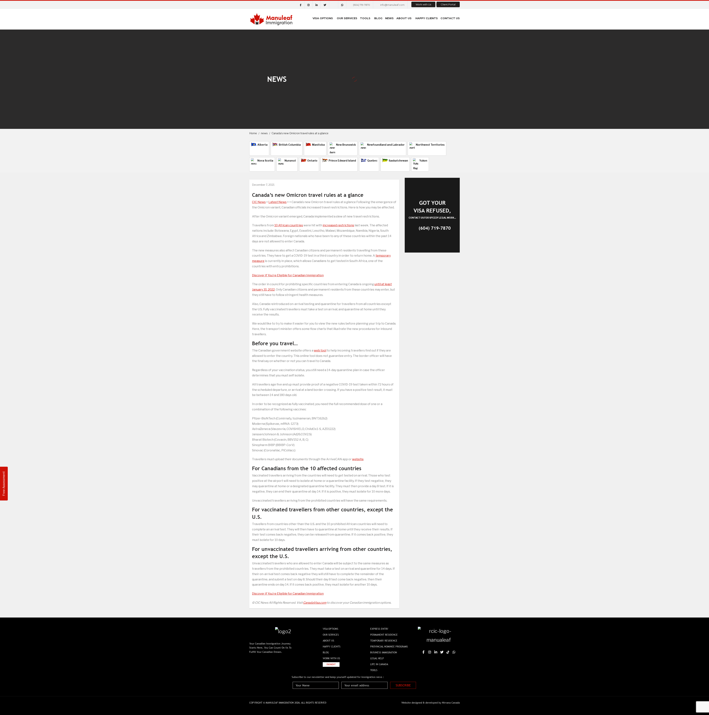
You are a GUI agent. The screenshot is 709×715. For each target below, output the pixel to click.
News (389, 18)
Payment (331, 664)
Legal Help (377, 658)
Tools (365, 18)
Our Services (347, 18)
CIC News (259, 202)
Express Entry (379, 628)
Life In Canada (379, 664)
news (264, 133)
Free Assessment (4, 483)
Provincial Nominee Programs (389, 646)
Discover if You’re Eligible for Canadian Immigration (288, 275)
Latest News (277, 202)
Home (253, 133)
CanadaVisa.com (314, 602)
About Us (404, 18)
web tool (320, 350)
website (358, 459)
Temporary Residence (383, 640)
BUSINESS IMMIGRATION (383, 652)
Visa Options (323, 18)
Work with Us (423, 4)
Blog (378, 18)
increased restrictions (338, 225)
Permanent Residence (384, 634)
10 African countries (288, 225)
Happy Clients (426, 18)
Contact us (450, 18)
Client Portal (448, 4)
